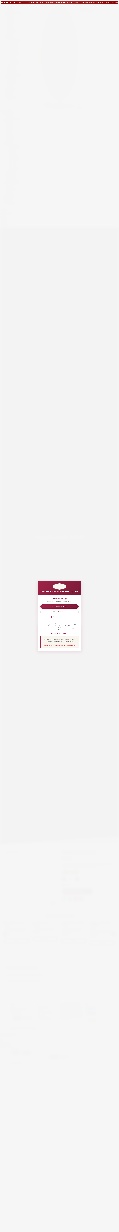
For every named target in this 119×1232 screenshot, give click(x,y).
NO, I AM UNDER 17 (59, 612)
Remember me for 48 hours (61, 617)
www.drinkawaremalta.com (59, 643)
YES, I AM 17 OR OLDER (59, 606)
